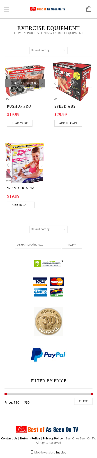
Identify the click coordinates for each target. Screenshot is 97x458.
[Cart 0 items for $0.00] (86, 9)
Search (72, 245)
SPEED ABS (65, 106)
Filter (83, 401)
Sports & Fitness (38, 33)
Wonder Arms (22, 188)
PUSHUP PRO (19, 106)
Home (18, 33)
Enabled (60, 452)
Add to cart (68, 123)
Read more (20, 123)
